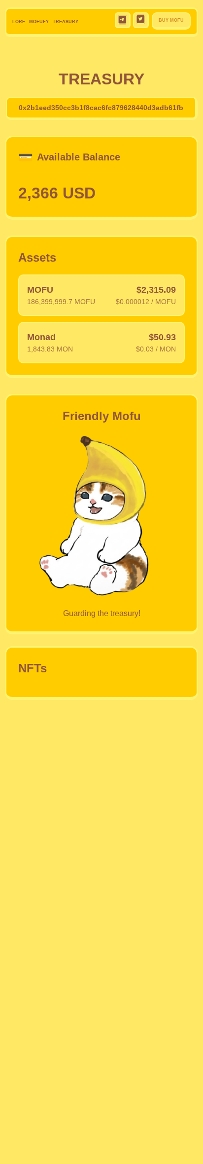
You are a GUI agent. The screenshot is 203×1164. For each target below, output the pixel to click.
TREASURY (65, 21)
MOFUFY (39, 21)
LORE (18, 21)
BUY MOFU (171, 20)
